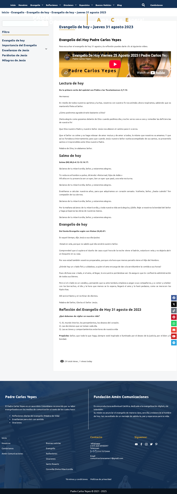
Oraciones (68, 5)
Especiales (84, 5)
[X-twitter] (174, 304)
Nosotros (22, 5)
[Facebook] (174, 298)
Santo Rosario (52, 463)
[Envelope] (174, 330)
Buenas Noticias (103, 5)
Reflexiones (52, 5)
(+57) (92, 445)
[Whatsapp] (174, 323)
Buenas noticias (53, 443)
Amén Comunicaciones (12, 453)
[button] (143, 5)
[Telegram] (174, 342)
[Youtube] (174, 336)
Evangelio (35, 5)
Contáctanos (7, 448)
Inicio (13, 5)
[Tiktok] (174, 310)
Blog (119, 5)
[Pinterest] (174, 317)
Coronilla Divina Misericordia (59, 469)
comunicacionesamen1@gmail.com (106, 458)
